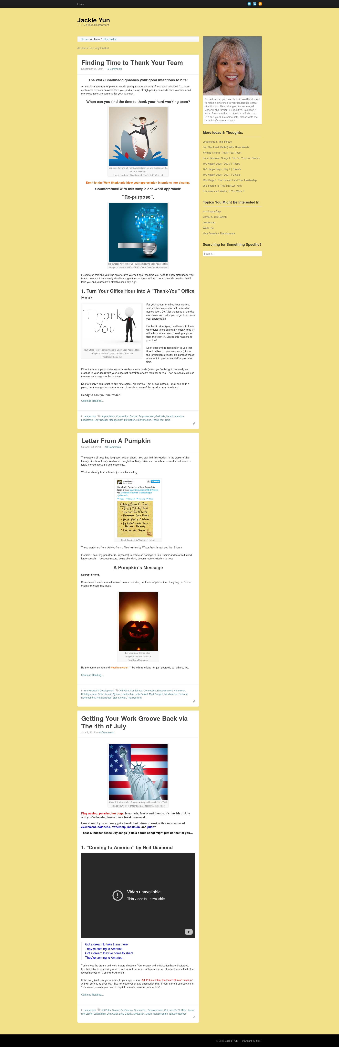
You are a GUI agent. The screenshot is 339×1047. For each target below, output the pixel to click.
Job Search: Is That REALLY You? (222, 185)
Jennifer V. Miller (178, 1010)
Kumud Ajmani (112, 694)
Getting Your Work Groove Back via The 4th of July (134, 722)
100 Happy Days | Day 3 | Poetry (221, 163)
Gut (166, 1010)
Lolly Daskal (101, 419)
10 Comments (113, 447)
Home (80, 4)
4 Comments (106, 732)
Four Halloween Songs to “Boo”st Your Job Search (231, 158)
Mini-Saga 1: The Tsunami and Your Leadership (230, 180)
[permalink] (193, 423)
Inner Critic (97, 694)
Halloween (179, 690)
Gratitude (160, 416)
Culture (134, 416)
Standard (247, 1040)
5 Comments (115, 69)
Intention (179, 416)
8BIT (259, 1040)
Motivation (129, 419)
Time (167, 419)
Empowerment (146, 416)
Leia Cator (112, 1013)
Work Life (208, 228)
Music (149, 1013)
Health (169, 416)
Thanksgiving (134, 697)
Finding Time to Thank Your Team (132, 62)
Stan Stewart (119, 697)
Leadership (90, 416)
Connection (122, 416)
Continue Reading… (92, 400)
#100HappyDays (212, 211)
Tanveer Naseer (177, 1013)
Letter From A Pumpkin (116, 440)
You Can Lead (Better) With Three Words (226, 147)
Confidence (136, 690)
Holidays (86, 694)
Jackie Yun (93, 19)
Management (116, 419)
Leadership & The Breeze (217, 141)
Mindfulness (170, 694)
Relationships (143, 419)
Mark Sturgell (156, 694)
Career (115, 1010)
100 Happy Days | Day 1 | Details (222, 174)
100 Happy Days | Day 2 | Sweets (222, 169)
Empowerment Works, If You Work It (223, 191)
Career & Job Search (215, 217)
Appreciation (108, 416)
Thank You (158, 419)
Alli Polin (124, 690)
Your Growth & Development (99, 690)
